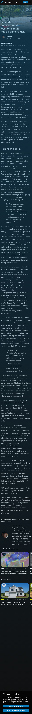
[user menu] (30, 2)
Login (20, 2)
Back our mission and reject (16, 710)
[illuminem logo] (6, 2)
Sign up (25, 2)
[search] (16, 2)
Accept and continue (16, 706)
